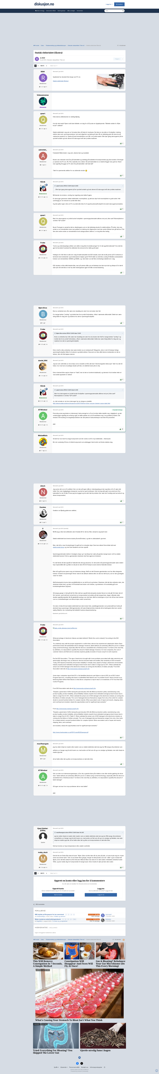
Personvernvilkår (74, 1067)
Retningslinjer (61, 10)
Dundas (43, 507)
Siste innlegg (40, 10)
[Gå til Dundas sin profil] (43, 513)
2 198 (42, 867)
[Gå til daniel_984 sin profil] (43, 367)
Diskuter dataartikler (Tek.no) (56, 60)
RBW (43, 58)
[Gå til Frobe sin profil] (43, 249)
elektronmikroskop (58, 547)
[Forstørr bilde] (86, 170)
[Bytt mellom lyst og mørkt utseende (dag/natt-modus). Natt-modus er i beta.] (104, 1067)
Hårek (42, 182)
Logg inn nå (101, 894)
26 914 (41, 197)
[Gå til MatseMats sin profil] (43, 442)
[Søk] (123, 10)
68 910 (41, 425)
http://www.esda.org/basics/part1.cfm (78, 669)
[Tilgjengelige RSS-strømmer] (124, 940)
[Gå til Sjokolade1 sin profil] (103, 915)
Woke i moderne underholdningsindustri (48, 919)
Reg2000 (39, 921)
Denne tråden (116, 10)
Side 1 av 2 (53, 65)
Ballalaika (108, 919)
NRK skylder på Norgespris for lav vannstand (49, 914)
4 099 (42, 258)
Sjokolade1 (109, 914)
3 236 (42, 86)
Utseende (63, 1067)
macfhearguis (42, 744)
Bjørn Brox (43, 308)
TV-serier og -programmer (59, 921)
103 (42, 522)
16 (43, 323)
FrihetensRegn (41, 916)
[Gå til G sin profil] (43, 535)
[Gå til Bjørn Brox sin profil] (43, 314)
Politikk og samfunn (59, 916)
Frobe (42, 243)
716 (74, 919)
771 (41, 450)
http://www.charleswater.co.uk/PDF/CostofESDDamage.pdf (70, 732)
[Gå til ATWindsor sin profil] (43, 416)
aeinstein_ (43, 150)
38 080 (41, 543)
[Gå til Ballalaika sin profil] (103, 920)
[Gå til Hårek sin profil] (43, 188)
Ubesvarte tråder (51, 10)
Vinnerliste (80, 10)
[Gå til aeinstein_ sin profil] (43, 156)
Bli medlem (119, 4)
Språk (56, 1067)
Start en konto (58, 894)
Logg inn (109, 4)
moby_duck (42, 852)
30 (42, 165)
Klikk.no (86, 1069)
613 (42, 501)
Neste (42, 65)
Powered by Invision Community (79, 1071)
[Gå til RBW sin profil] (37, 59)
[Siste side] (46, 66)
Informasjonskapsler (96, 1067)
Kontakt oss (84, 1067)
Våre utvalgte (71, 10)
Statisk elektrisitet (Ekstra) (61, 81)
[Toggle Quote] (55, 186)
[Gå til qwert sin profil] (43, 120)
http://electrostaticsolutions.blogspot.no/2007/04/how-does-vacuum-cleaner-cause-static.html (81, 403)
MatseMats (42, 435)
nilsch (42, 486)
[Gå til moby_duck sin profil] (43, 858)
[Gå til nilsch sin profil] (43, 492)
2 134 (42, 375)
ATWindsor (42, 410)
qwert (42, 114)
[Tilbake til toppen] (79, 1058)
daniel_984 (42, 360)
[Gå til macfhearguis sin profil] (43, 750)
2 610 (42, 128)
